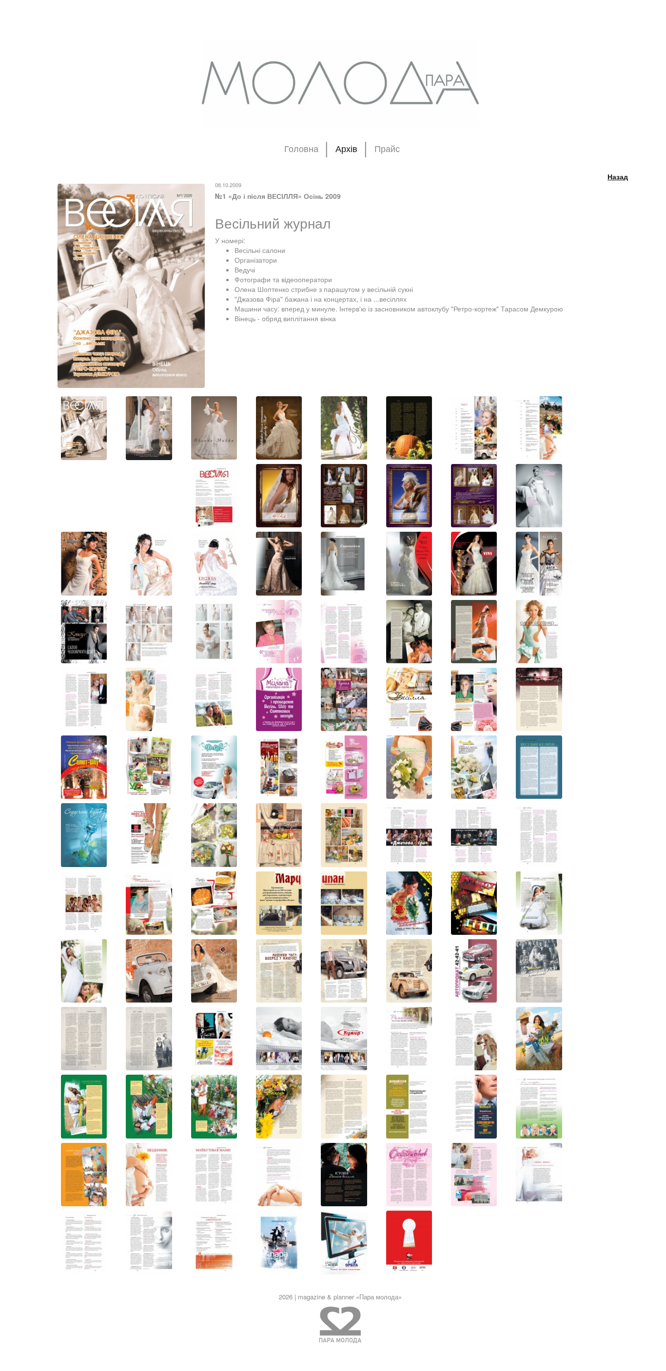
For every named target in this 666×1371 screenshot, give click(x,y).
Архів (346, 149)
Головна (301, 149)
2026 (286, 1296)
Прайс (387, 149)
